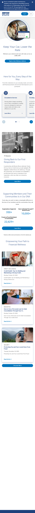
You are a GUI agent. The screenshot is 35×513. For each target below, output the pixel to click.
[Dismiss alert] (32, 2)
